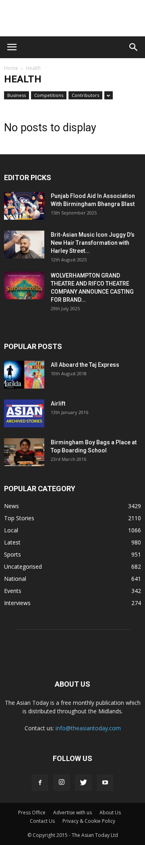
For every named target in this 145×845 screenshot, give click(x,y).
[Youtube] (105, 783)
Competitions (48, 95)
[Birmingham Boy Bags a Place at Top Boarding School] (24, 452)
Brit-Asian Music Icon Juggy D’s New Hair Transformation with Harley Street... (93, 242)
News (11, 506)
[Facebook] (40, 783)
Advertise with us (72, 812)
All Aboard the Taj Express (85, 365)
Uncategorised (23, 566)
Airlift (58, 403)
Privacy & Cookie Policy (88, 821)
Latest (12, 542)
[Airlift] (24, 413)
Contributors (85, 95)
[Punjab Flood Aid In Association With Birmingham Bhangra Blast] (24, 206)
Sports (12, 554)
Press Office (32, 812)
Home (11, 68)
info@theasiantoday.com (88, 728)
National (15, 578)
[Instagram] (62, 783)
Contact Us (42, 821)
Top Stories (19, 518)
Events (12, 591)
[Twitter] (83, 783)
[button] (133, 47)
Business (16, 95)
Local (11, 530)
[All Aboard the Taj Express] (24, 375)
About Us (110, 812)
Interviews (17, 603)
